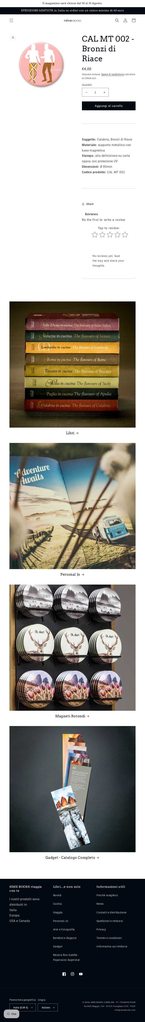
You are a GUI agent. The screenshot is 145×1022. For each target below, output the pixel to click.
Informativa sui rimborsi (111, 946)
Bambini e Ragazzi (64, 937)
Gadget (57, 946)
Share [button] (90, 203)
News (99, 903)
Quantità (87, 84)
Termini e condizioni (109, 937)
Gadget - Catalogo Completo (70, 858)
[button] (11, 20)
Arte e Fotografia (64, 929)
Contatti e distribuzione (111, 912)
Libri (70, 433)
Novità (57, 895)
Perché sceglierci (107, 895)
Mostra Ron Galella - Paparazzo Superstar (66, 957)
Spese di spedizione (112, 74)
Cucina (57, 903)
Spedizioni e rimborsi (109, 920)
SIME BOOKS (97, 1002)
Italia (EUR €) (20, 1007)
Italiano (46, 1007)
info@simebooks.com (125, 1010)
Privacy (101, 929)
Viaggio (58, 912)
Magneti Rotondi (70, 716)
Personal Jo (70, 574)
